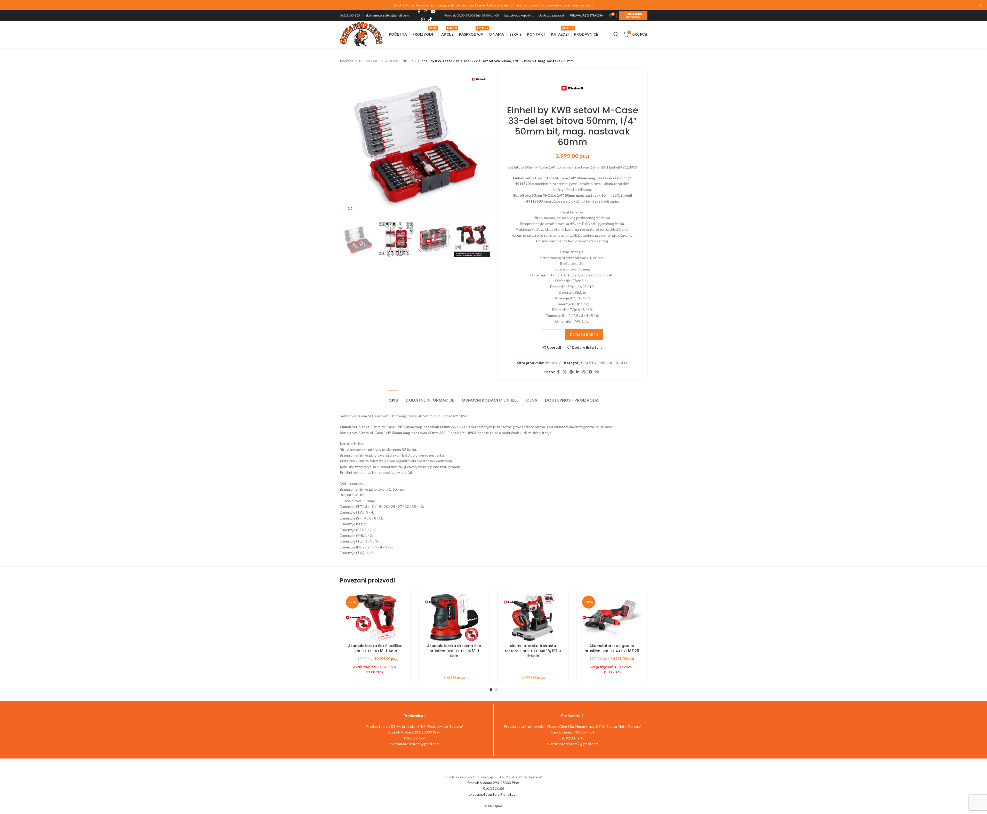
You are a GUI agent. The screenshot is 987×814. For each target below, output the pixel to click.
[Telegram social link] (590, 372)
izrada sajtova (493, 806)
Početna (347, 61)
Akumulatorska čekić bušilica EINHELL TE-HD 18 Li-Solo (375, 648)
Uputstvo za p (548, 15)
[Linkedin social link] (578, 372)
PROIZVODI (369, 61)
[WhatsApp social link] (423, 19)
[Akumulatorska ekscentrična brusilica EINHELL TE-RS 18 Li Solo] (454, 617)
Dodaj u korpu (584, 335)
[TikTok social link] (430, 19)
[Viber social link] (597, 372)
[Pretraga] (616, 34)
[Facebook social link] (419, 11)
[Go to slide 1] (491, 689)
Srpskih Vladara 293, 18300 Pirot (493, 782)
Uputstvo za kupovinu (518, 15)
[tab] (393, 397)
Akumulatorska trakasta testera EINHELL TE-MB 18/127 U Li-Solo (533, 650)
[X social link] (564, 372)
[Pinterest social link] (571, 372)
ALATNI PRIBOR (399, 61)
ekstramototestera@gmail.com (387, 15)
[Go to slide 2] (496, 689)
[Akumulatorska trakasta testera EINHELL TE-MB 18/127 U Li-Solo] (533, 617)
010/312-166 (493, 788)
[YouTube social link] (433, 11)
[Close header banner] (980, 5)
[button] (346, 239)
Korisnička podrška (633, 15)
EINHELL (621, 363)
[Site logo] (361, 33)
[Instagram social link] (425, 11)
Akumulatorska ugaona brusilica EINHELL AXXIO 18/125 (611, 648)
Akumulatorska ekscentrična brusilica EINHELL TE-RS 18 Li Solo (454, 650)
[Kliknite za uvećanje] (350, 208)
